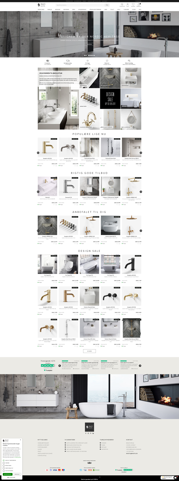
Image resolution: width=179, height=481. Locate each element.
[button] (12, 477)
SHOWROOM (77, 1)
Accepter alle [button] (7, 474)
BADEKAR (57, 9)
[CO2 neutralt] (96, 470)
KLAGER (40, 449)
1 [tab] (84, 55)
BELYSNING (66, 9)
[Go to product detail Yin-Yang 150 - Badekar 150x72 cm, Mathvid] (68, 264)
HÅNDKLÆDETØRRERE (95, 9)
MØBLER (49, 9)
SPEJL (118, 9)
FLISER (134, 9)
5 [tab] (90, 55)
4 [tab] (88, 55)
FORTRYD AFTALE (42, 455)
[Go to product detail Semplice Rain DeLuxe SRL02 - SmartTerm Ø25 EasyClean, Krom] (68, 328)
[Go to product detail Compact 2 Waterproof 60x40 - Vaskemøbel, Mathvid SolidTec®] (89, 186)
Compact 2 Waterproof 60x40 (89, 197)
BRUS (73, 9)
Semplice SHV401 (68, 236)
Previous (38, 153)
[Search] (107, 5)
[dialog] (11, 459)
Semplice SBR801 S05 (89, 236)
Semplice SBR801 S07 (131, 197)
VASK (105, 9)
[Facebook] (85, 433)
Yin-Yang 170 (89, 275)
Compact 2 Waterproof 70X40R (110, 197)
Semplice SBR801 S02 (47, 236)
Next (141, 153)
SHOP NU (89, 44)
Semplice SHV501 (47, 158)
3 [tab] (87, 55)
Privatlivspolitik (17, 457)
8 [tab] (94, 55)
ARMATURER (41, 9)
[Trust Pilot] (118, 470)
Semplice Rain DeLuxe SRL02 (132, 158)
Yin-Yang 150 (47, 275)
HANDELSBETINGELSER (94, 1)
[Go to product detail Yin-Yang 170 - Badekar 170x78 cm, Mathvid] (110, 264)
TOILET (112, 9)
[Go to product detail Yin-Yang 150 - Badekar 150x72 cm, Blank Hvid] (47, 264)
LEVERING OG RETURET (43, 445)
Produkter (69, 1)
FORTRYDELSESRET (42, 447)
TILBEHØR (126, 9)
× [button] (20, 439)
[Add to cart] (56, 166)
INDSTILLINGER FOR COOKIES (45, 453)
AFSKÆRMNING (82, 9)
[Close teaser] (100, 477)
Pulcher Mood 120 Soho (110, 339)
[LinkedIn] (93, 433)
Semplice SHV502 (68, 158)
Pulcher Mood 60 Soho (89, 307)
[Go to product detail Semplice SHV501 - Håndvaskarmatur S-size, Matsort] (131, 264)
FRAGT (84, 1)
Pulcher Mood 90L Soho (89, 339)
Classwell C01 (68, 197)
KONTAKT (104, 1)
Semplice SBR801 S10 (131, 236)
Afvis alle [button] (17, 474)
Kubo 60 (47, 197)
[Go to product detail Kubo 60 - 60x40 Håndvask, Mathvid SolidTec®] (47, 186)
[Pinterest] (90, 433)
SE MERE (89, 351)
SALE (140, 9)
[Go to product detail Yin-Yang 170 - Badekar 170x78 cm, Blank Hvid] (89, 264)
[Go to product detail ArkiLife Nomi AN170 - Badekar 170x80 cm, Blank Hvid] (110, 225)
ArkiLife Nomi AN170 (110, 236)
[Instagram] (88, 433)
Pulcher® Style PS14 (90, 158)
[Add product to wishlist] (54, 166)
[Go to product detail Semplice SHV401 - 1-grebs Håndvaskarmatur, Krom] (68, 225)
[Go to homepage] (41, 5)
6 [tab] (91, 55)
